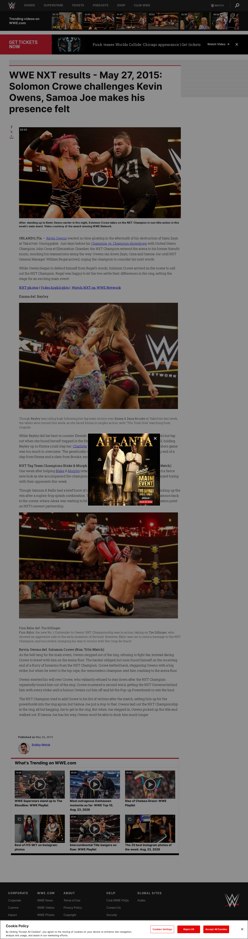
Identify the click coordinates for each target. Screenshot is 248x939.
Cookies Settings (162, 929)
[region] (124, 929)
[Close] (242, 929)
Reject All (188, 929)
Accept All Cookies (216, 929)
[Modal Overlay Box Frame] (124, 469)
